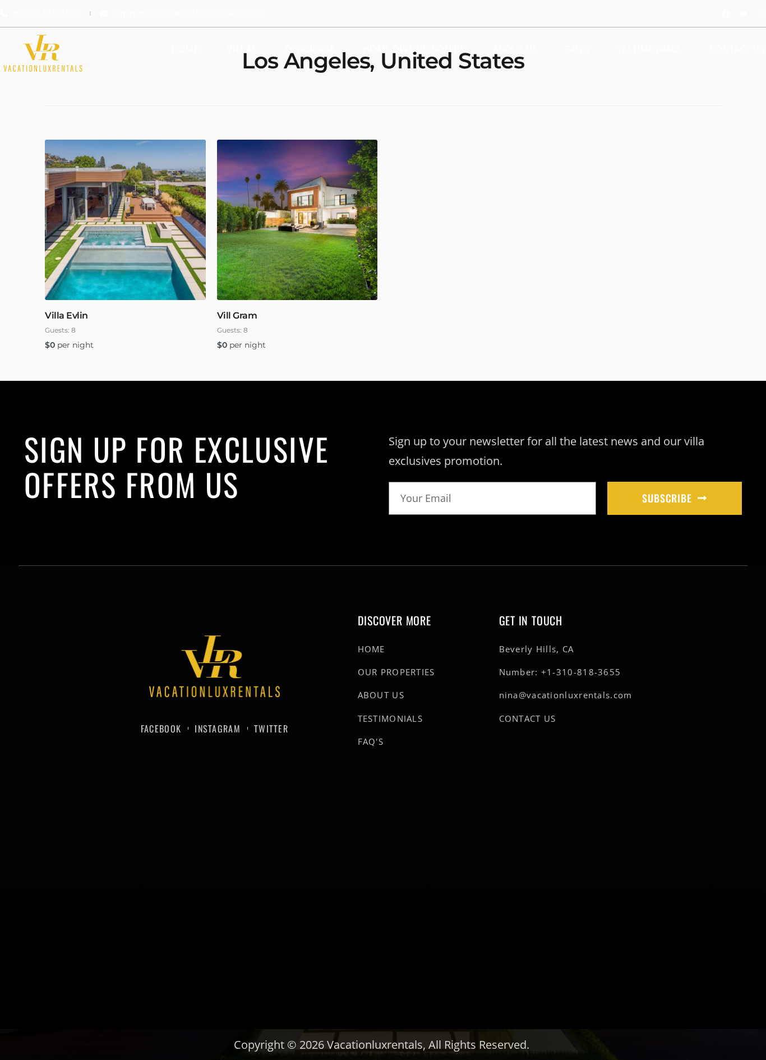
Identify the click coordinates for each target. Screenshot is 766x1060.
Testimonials (649, 49)
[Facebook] (726, 14)
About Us (515, 49)
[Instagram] (762, 14)
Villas (241, 49)
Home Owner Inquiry (414, 49)
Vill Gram (237, 315)
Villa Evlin (66, 315)
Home (185, 49)
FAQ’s (577, 49)
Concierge (309, 49)
